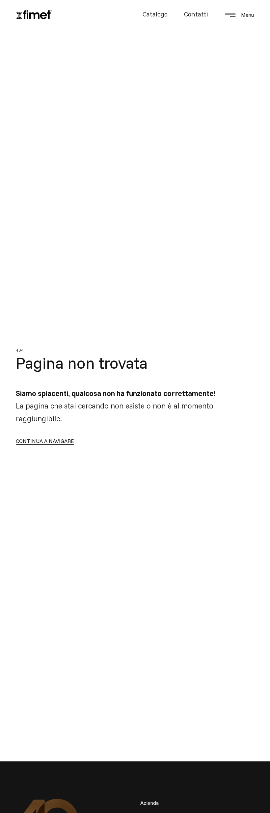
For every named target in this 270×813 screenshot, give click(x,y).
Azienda (149, 803)
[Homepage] (34, 15)
